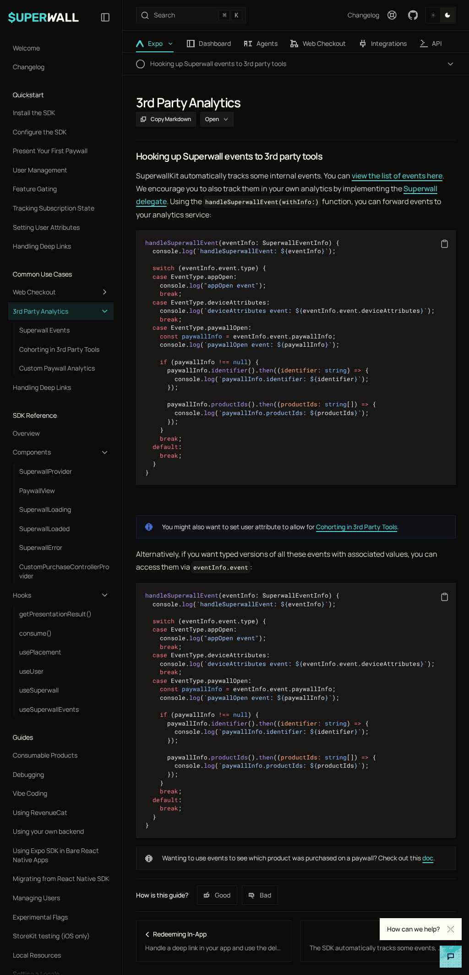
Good (222, 895)
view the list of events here (397, 176)
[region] (295, 357)
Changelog (363, 15)
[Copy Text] (444, 243)
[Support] (392, 15)
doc (427, 857)
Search (196, 15)
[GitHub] (413, 15)
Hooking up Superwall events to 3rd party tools (229, 156)
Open (212, 119)
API (437, 43)
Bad (265, 895)
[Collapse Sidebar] (105, 17)
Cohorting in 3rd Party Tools (356, 526)
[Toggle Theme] (440, 15)
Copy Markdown (171, 119)
